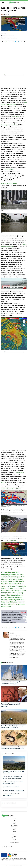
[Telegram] (15, 41)
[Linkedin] (18, 41)
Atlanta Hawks (16, 116)
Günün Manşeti (14, 37)
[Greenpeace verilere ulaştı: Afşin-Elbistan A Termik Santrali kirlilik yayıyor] (14, 672)
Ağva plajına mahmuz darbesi (10, 786)
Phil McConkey (9, 169)
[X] (12, 41)
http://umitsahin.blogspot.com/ (15, 635)
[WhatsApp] (6, 41)
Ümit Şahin (6, 14)
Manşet (8, 37)
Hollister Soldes (13, 540)
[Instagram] (4, 846)
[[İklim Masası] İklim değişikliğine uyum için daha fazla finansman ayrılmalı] (14, 716)
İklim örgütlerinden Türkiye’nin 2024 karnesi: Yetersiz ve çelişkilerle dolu (12, 777)
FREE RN (3, 482)
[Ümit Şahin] (2, 14)
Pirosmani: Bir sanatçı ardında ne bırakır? (13, 790)
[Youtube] (11, 846)
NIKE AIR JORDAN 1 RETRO (9, 183)
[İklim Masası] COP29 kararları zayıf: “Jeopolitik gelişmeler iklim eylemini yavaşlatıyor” (11, 704)
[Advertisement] (14, 59)
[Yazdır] (24, 41)
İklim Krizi (3, 37)
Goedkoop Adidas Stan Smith (9, 125)
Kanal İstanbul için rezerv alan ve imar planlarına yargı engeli (13, 782)
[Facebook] (9, 41)
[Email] (21, 41)
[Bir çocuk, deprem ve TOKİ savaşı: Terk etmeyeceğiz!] (14, 763)
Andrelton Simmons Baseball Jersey (11, 489)
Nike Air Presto (19, 472)
